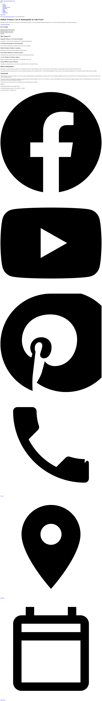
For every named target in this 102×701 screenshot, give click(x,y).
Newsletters (5, 8)
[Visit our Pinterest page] (51, 393)
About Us (4, 5)
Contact (4, 11)
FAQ (4, 9)
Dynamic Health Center (10, 0)
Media (4, 10)
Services (4, 6)
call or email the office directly (8, 16)
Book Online (5, 12)
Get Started (2, 24)
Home (4, 4)
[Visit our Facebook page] (51, 192)
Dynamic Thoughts (6, 7)
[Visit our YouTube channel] (51, 293)
